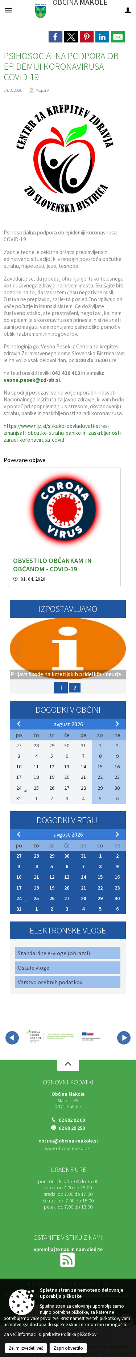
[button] (12, 1038)
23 (117, 887)
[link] (55, 36)
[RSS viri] (68, 1259)
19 (51, 887)
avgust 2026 (68, 724)
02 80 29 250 (72, 1128)
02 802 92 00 (72, 1120)
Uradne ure (68, 1170)
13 (66, 877)
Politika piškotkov (78, 1334)
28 (36, 856)
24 (18, 898)
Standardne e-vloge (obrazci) (54, 953)
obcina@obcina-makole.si (68, 1141)
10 (18, 877)
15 (100, 877)
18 (36, 887)
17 (18, 887)
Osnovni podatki (68, 1082)
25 (36, 898)
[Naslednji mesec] (117, 724)
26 (51, 898)
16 (117, 877)
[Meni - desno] (127, 10)
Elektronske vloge (68, 930)
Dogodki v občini (68, 709)
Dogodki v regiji (68, 820)
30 (66, 856)
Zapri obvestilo (68, 1348)
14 (83, 877)
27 (18, 856)
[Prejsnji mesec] (19, 724)
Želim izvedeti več (26, 1348)
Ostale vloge (33, 967)
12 (51, 877)
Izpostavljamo (68, 608)
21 (83, 887)
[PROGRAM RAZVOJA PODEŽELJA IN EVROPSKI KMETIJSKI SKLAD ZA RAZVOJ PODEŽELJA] (64, 1036)
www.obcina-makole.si (68, 1148)
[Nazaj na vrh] (68, 1065)
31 (83, 856)
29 (51, 856)
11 (36, 877)
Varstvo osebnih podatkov (50, 982)
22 (100, 887)
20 (66, 887)
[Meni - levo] (8, 10)
